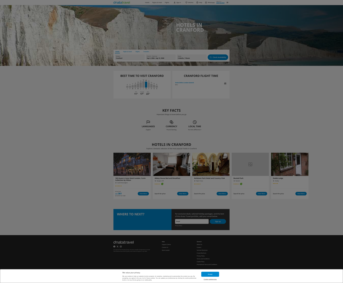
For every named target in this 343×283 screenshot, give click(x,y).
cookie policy (148, 280)
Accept (210, 274)
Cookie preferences (210, 279)
